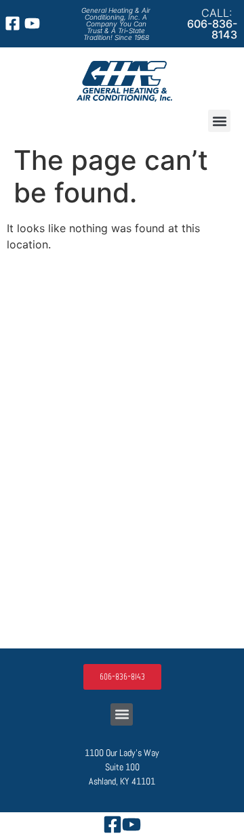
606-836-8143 (212, 29)
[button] (219, 121)
